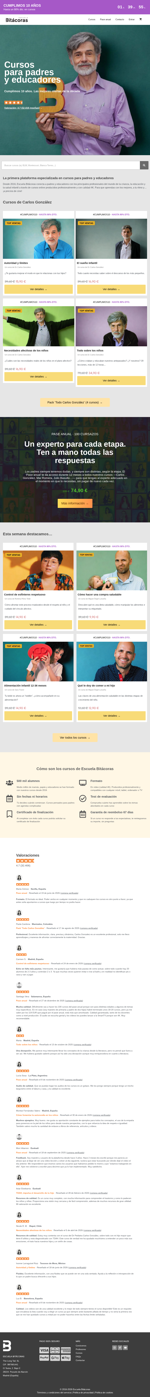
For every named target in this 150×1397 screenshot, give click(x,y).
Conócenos (81, 1345)
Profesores (81, 1349)
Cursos (91, 19)
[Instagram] (114, 1347)
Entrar (132, 19)
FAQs (78, 1356)
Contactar (80, 1360)
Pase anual (105, 19)
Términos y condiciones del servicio (54, 1392)
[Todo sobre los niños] (111, 326)
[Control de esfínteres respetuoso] (38, 570)
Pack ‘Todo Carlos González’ (30, 928)
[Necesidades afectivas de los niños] (38, 326)
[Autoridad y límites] (38, 239)
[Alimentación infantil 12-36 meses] (38, 661)
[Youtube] (125, 1347)
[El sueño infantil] (111, 239)
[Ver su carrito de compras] (140, 19)
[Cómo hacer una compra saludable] (111, 570)
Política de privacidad (83, 1392)
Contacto (119, 19)
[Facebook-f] (120, 1347)
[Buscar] (144, 165)
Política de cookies (104, 1392)
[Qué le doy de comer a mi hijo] (111, 661)
